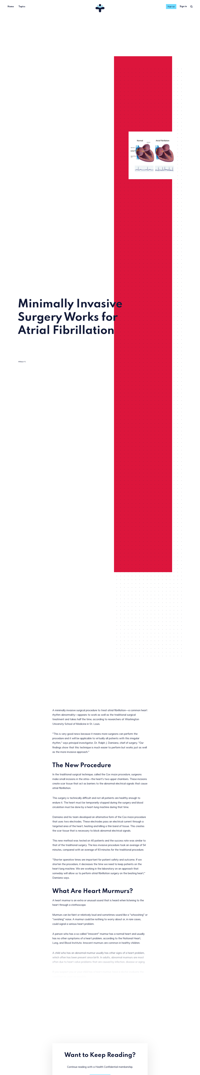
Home (10, 7)
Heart (23, 362)
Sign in (183, 6)
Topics (22, 7)
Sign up (171, 6)
